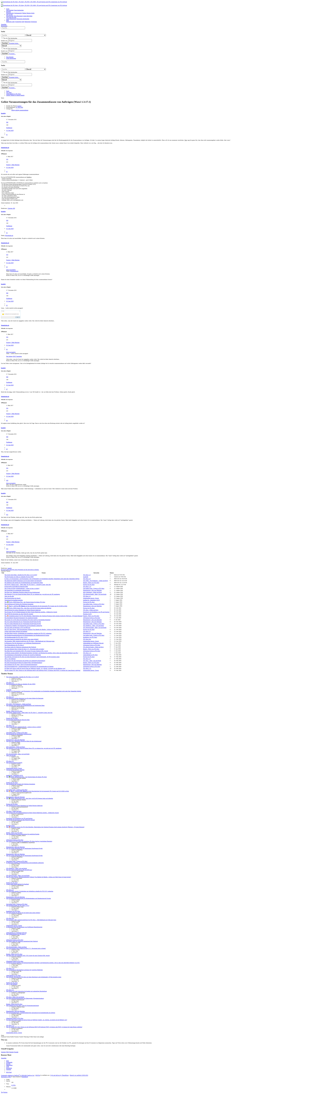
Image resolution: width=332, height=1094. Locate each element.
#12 (7, 548)
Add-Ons (37, 1075)
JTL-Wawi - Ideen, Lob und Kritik (92, 660)
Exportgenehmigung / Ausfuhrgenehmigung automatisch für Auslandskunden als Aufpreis (29, 666)
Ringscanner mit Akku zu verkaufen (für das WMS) (19, 576)
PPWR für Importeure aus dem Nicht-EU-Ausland (19, 614)
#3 (7, 232)
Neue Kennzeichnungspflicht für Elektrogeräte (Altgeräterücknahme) (23, 662)
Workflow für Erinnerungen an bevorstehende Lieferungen (23, 625)
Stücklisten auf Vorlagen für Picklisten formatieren (19, 604)
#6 (7, 349)
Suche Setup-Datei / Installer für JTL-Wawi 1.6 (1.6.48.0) (21, 575)
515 (7, 159)
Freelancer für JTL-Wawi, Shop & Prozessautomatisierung (21, 664)
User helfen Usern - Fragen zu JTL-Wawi (93, 588)
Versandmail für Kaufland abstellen (14, 600)
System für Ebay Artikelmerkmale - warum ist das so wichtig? (22, 588)
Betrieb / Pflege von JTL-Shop (91, 582)
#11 (7, 514)
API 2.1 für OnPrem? (10, 658)
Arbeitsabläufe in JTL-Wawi (90, 654)
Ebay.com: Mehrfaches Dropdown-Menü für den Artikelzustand (22, 592)
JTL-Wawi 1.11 (87, 586)
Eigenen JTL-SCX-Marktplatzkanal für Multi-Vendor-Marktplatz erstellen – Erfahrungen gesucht (31, 612)
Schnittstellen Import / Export (91, 598)
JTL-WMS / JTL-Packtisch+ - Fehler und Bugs (95, 580)
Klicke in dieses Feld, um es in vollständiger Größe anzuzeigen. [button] (23, 275)
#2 (7, 171)
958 (7, 122)
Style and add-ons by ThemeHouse (59, 1075)
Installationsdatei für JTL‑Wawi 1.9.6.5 (16, 637)
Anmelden (3, 1058)
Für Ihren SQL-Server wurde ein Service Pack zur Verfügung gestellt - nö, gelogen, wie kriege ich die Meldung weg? (35, 668)
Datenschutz (9, 1065)
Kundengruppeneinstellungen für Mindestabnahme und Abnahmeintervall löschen (27, 635)
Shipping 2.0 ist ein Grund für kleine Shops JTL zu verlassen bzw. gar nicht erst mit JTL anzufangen (32, 594)
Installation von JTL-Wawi (90, 637)
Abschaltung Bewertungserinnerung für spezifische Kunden (21, 617)
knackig (19, 106)
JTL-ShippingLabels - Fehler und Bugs (93, 647)
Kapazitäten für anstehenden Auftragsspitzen (17, 590)
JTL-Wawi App (87, 639)
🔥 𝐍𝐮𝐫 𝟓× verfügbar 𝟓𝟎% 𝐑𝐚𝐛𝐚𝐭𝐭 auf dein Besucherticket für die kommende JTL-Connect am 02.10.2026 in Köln (36, 606)
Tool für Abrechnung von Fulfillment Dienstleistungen (23, 643)
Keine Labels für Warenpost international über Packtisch (20, 647)
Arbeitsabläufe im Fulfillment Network (93, 643)
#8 (7, 420)
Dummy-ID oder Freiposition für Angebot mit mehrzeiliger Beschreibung (25, 660)
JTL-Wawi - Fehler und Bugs (90, 610)
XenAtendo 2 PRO (6, 1077)
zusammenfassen (24, 110)
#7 (7, 389)
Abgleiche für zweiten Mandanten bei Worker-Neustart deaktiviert (23, 610)
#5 (7, 305)
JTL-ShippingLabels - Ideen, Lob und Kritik (94, 594)
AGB (7, 1066)
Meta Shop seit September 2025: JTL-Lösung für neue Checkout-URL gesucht (26, 651)
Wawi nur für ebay (9, 596)
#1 (7, 134)
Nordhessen (9, 127)
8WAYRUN (25, 1077)
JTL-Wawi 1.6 (87, 575)
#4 (7, 267)
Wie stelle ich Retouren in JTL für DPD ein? (17, 627)
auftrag (13, 110)
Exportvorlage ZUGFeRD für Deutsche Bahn (16, 586)
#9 (7, 449)
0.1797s (13, 1085)
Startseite (3, 1052)
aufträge (17, 110)
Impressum (9, 1068)
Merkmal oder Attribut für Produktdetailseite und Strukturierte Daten (24, 582)
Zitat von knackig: (11, 269)
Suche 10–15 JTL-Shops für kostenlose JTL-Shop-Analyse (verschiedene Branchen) (27, 619)
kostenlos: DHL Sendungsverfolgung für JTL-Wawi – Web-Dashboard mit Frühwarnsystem (29, 641)
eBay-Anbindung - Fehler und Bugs (92, 592)
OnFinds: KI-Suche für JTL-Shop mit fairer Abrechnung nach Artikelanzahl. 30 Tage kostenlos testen (32, 656)
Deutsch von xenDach (79, 1075)
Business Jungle (87, 614)
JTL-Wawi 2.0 (87, 578)
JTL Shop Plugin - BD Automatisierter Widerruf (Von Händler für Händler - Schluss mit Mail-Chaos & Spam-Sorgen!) (37, 629)
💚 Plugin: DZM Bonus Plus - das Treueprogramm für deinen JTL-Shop (25, 602)
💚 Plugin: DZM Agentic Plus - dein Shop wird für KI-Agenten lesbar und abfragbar (28, 608)
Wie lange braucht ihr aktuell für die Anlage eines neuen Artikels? (22, 639)
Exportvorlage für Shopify (13, 598)
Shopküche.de (5, 147)
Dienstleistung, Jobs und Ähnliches (92, 590)
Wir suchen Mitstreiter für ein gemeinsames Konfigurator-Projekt (23, 621)
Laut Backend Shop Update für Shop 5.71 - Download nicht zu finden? (24, 649)
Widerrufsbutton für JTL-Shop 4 (14, 645)
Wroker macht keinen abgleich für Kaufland (16, 631)
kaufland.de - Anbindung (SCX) (91, 600)
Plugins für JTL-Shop (89, 584)
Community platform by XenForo (17, 1075)
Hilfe (7, 1052)
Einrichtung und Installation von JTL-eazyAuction (96, 612)
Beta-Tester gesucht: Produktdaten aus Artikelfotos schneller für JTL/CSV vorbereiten (28, 633)
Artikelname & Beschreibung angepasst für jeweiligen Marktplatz (23, 654)
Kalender (11, 1052)
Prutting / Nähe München (12, 164)
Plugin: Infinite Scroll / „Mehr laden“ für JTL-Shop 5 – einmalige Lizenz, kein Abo (28, 584)
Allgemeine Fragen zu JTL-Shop (91, 617)
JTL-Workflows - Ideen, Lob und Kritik (93, 625)
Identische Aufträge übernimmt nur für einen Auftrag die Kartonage (23, 580)
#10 (7, 480)
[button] (2, 4)
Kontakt (16, 1052)
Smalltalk (85, 576)
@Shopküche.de (9, 235)
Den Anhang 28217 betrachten (14, 356)
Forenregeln (9, 1062)
